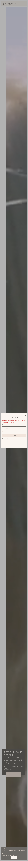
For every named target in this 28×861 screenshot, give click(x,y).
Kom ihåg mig (6, 432)
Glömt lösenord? (5, 438)
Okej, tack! (14, 857)
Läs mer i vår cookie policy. (11, 855)
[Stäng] (25, 415)
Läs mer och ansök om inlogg (14, 443)
